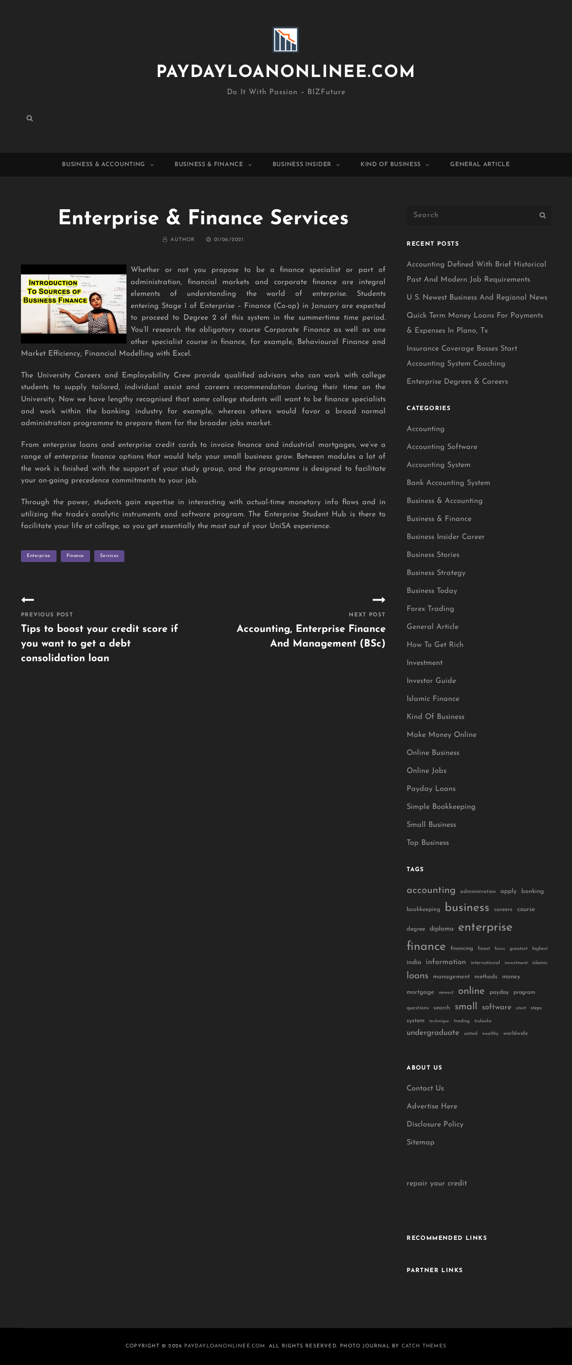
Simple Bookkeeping (441, 807)
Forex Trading (430, 609)
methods (485, 977)
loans (417, 976)
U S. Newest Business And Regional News (477, 298)
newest (446, 992)
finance (75, 556)
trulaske (483, 1021)
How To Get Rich (435, 645)
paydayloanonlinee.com (286, 72)
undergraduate (433, 1033)
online (471, 991)
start (521, 1008)
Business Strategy (436, 573)
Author (182, 239)
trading (462, 1021)
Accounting (426, 429)
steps (536, 1008)
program (524, 992)
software (496, 1007)
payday (499, 992)
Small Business (431, 825)
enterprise (39, 556)
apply (508, 891)
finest (484, 948)
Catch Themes (424, 1346)
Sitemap (421, 1143)
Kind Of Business (391, 165)
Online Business (433, 753)
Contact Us (425, 1089)
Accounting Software (442, 447)
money (511, 977)
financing (462, 948)
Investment (425, 663)
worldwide (515, 1033)
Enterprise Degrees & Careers (457, 382)
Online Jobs (426, 771)
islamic (539, 962)
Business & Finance (209, 165)
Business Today (432, 591)
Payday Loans (431, 789)
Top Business (428, 843)
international (485, 962)
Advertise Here (432, 1107)
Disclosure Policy (435, 1125)
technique (439, 1021)
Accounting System (439, 465)
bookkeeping (423, 909)
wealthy (490, 1033)
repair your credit (437, 1184)
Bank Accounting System (448, 483)
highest (540, 948)
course (526, 909)
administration (478, 891)
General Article (480, 165)
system (416, 1021)
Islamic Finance (433, 699)
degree (416, 929)
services (109, 556)
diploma (441, 929)
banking (532, 891)
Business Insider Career (446, 537)
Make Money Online (442, 735)
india (414, 962)
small (466, 1007)
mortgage (420, 992)
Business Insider (302, 165)
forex (500, 949)
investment (516, 963)
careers (503, 909)
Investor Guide (431, 681)
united (470, 1033)
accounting (431, 890)
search (441, 1008)
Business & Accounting (103, 165)
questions (418, 1008)
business (467, 908)
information (446, 962)
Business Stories (433, 555)
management (451, 977)
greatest (519, 948)
